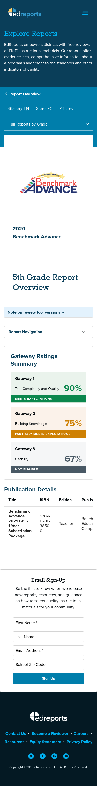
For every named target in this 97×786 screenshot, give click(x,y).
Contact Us (15, 734)
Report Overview (24, 94)
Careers (81, 734)
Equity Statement (45, 742)
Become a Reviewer (50, 734)
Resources (14, 742)
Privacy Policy (79, 742)
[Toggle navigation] (85, 13)
